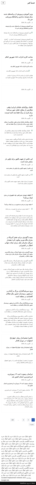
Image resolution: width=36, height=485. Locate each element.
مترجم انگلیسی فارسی (27, 441)
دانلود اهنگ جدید (27, 436)
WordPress (23, 483)
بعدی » (31, 424)
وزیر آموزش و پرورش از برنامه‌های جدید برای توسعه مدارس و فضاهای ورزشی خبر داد (18, 16)
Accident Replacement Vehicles (11, 478)
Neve (33, 483)
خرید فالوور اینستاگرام (24, 446)
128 (12, 420)
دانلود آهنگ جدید (6, 439)
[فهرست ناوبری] (3, 2)
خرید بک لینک (17, 436)
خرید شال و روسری (11, 458)
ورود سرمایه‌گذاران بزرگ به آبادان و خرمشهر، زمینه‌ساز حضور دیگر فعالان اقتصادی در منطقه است (19, 293)
